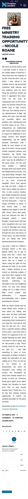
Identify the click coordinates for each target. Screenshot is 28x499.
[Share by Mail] (24, 431)
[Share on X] (6, 431)
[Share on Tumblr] (15, 431)
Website (22, 465)
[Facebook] (3, 59)
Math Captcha (23, 470)
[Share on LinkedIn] (12, 431)
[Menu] (24, 5)
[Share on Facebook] (3, 431)
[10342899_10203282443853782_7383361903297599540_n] (14, 19)
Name (21, 454)
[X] (6, 59)
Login (12, 1)
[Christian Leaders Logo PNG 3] (11, 5)
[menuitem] (20, 5)
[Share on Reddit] (21, 431)
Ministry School (8, 54)
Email (21, 459)
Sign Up (16, 1)
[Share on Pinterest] (9, 431)
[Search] (20, 5)
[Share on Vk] (18, 431)
